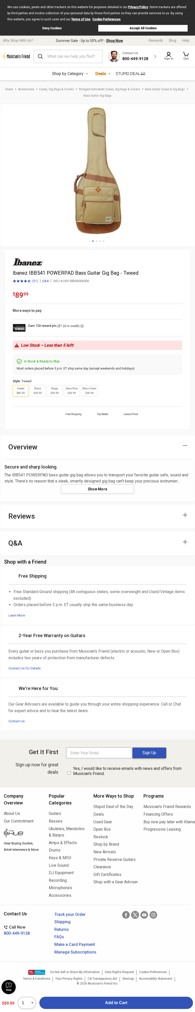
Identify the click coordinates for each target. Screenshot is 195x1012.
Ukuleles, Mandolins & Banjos (67, 832)
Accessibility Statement (155, 978)
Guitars (55, 813)
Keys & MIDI (60, 857)
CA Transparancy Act (102, 978)
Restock (100, 836)
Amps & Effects (63, 842)
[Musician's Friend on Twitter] (135, 914)
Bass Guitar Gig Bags (97, 95)
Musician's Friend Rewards (167, 806)
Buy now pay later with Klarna (167, 821)
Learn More (16, 615)
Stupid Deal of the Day (113, 806)
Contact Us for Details (24, 668)
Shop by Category (68, 73)
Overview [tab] (23, 447)
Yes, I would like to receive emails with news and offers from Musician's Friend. (127, 771)
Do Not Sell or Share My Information (75, 972)
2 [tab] (96, 241)
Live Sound (59, 865)
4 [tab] (103, 241)
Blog (172, 40)
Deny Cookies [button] (52, 28)
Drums (54, 850)
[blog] (22, 834)
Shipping (62, 921)
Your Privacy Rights (69, 978)
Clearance (102, 866)
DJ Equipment (61, 872)
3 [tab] (100, 241)
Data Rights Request (119, 972)
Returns (61, 929)
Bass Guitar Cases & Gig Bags (165, 89)
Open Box (102, 829)
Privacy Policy (138, 7)
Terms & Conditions (36, 978)
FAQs (59, 936)
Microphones (60, 887)
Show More (97, 489)
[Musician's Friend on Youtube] (144, 914)
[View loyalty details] (82, 327)
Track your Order (70, 914)
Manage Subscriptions (75, 952)
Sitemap (128, 978)
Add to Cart (116, 1003)
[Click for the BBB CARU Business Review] (36, 972)
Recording (58, 880)
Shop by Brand (106, 844)
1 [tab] (92, 241)
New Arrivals (104, 851)
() (25, 281)
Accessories (26, 89)
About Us (12, 813)
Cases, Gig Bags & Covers (56, 89)
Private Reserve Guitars (114, 859)
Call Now (17, 930)
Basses (55, 821)
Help (185, 40)
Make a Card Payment (74, 944)
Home (9, 89)
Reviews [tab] (21, 516)
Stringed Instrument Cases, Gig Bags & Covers (109, 89)
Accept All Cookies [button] (143, 28)
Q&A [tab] (15, 543)
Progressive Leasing (162, 829)
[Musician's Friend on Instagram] (153, 914)
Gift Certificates (107, 874)
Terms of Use (80, 19)
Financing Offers (158, 814)
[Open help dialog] (9, 987)
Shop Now (114, 41)
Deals (100, 73)
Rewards (156, 40)
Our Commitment (19, 821)
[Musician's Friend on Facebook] (126, 914)
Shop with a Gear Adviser (114, 881)
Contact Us (16, 721)
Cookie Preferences (106, 19)
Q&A (45, 281)
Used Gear (102, 821)
